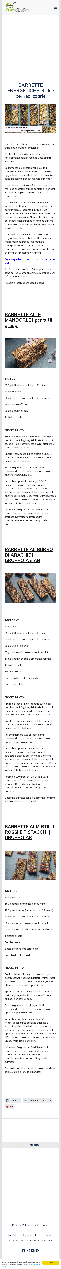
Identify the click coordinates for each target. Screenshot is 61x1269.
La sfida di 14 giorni (20, 1235)
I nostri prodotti (44, 1235)
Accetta (51, 1263)
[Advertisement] (30, 50)
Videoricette (16, 1240)
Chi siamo (33, 1240)
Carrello (47, 1240)
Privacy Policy (20, 1225)
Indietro (32, 1145)
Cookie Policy (41, 1225)
